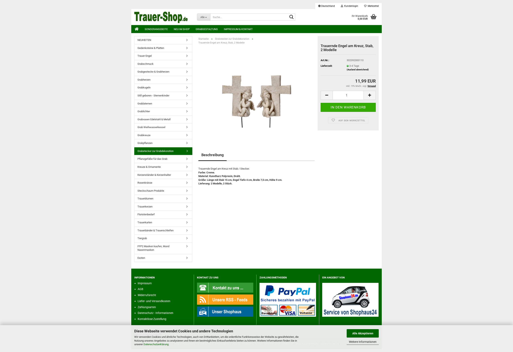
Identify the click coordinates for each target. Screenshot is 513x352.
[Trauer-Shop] (162, 17)
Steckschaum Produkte (150, 190)
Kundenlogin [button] (350, 6)
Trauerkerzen (144, 206)
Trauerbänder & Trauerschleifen (155, 230)
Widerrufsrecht (147, 295)
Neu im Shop (182, 29)
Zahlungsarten (147, 307)
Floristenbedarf (146, 214)
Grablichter (143, 111)
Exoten (141, 257)
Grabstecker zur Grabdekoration (155, 151)
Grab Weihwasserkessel (151, 127)
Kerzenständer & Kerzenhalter (154, 174)
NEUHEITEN (144, 39)
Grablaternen (144, 103)
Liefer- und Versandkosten (154, 301)
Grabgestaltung (207, 29)
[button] (326, 6)
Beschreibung (212, 155)
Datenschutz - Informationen (155, 313)
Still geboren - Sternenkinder (153, 95)
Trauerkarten (144, 222)
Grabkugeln (143, 87)
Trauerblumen (145, 198)
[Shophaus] (225, 311)
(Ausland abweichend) (358, 69)
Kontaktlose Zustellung (152, 319)
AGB (140, 289)
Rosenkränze (144, 182)
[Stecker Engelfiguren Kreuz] (256, 92)
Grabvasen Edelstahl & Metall (154, 119)
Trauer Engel (144, 55)
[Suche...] (291, 17)
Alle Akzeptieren (362, 333)
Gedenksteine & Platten (150, 48)
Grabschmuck (145, 63)
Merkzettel (373, 6)
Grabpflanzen (144, 143)
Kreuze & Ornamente (149, 166)
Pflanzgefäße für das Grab (152, 158)
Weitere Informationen (363, 341)
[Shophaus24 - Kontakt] (225, 287)
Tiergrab (142, 238)
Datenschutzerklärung (156, 344)
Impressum (145, 283)
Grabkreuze (143, 135)
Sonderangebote (156, 29)
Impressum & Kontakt (238, 29)
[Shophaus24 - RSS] (225, 299)
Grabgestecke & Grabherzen (153, 71)
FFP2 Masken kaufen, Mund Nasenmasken (153, 248)
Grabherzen (143, 79)
